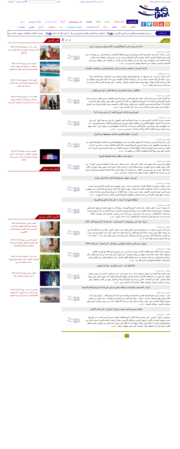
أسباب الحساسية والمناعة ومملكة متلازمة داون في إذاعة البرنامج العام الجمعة (116, 287)
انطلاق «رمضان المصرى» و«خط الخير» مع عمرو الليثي (116, 90)
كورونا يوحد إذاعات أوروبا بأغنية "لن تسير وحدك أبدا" (115, 112)
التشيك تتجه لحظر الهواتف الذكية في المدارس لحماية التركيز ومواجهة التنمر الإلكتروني (23, 229)
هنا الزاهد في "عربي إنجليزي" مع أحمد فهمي (116, 265)
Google (10, 2)
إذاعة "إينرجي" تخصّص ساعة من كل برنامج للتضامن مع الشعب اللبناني (116, 68)
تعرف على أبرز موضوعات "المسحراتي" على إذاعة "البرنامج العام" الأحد (116, 221)
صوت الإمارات (20, 2)
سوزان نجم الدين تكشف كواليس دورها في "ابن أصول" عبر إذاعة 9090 (116, 243)
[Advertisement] (73, 12)
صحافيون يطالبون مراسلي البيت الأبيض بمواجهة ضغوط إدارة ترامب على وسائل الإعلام (24, 157)
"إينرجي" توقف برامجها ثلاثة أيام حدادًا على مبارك (116, 178)
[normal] (66, 39)
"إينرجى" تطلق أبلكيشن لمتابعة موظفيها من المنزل (116, 134)
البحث (58, 2)
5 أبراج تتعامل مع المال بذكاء (24, 276)
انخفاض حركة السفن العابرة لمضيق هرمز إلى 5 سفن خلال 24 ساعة (83, 33)
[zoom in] (63, 39)
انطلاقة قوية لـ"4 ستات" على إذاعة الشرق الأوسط (116, 200)
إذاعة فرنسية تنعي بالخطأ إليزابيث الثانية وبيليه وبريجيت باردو (116, 46)
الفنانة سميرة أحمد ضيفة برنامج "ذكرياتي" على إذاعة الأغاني (116, 309)
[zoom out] (70, 39)
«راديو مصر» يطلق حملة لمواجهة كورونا (116, 156)
